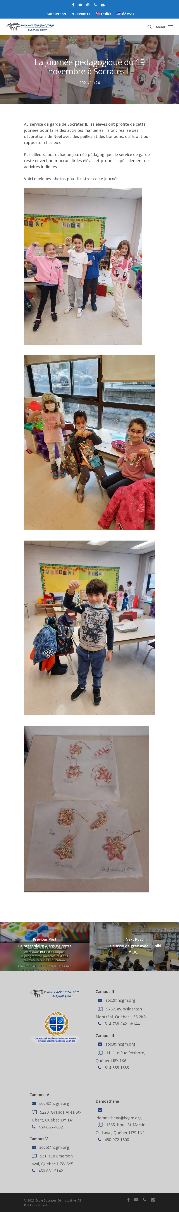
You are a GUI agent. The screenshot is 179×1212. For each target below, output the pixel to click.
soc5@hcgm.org (53, 1147)
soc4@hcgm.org (53, 1103)
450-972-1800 (116, 1139)
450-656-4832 (50, 1127)
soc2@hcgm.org (119, 1000)
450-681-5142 (50, 1170)
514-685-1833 (116, 1067)
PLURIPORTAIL (81, 14)
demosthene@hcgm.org (119, 1117)
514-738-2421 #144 (121, 1023)
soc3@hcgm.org (119, 1044)
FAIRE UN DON (56, 14)
